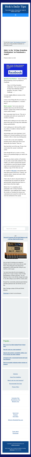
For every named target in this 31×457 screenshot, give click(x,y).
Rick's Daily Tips (15, 6)
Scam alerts (15, 431)
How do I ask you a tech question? (12, 349)
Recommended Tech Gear (15, 383)
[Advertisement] (15, 318)
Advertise (15, 374)
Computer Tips (15, 398)
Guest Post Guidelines (15, 377)
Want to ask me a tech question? (15, 380)
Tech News (15, 416)
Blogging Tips (15, 401)
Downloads (15, 433)
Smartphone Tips (15, 399)
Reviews (15, 414)
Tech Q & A (15, 413)
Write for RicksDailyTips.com (15, 420)
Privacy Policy (15, 387)
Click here (12, 450)
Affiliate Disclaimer (15, 445)
